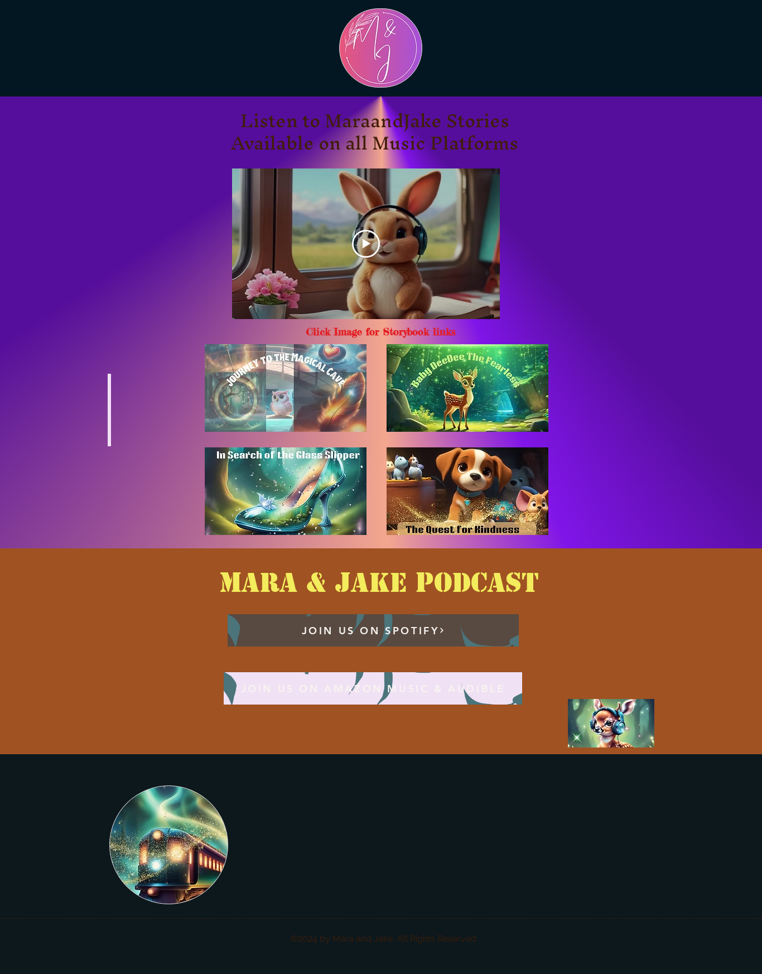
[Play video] (366, 244)
